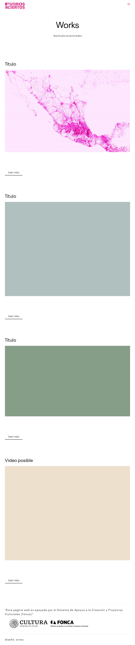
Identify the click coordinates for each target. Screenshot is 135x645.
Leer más (13, 172)
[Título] (67, 111)
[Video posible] (67, 513)
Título (10, 63)
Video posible (19, 460)
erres (20, 639)
